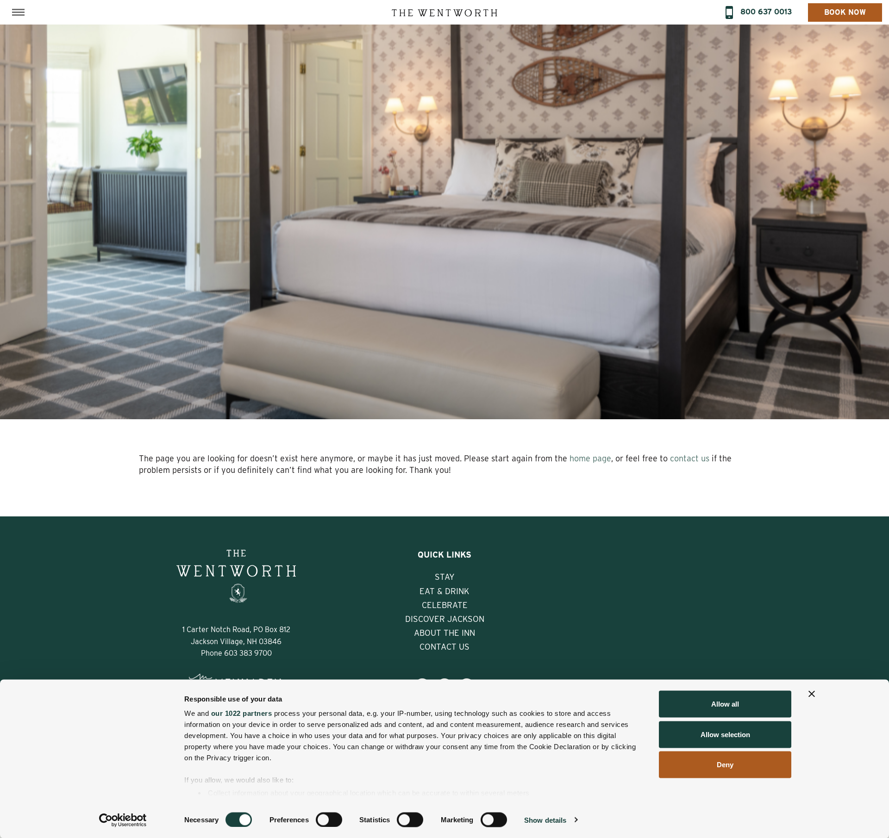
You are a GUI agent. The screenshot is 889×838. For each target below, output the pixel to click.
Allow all (725, 704)
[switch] (329, 819)
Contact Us (444, 647)
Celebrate (445, 605)
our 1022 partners (241, 713)
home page (590, 458)
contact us (689, 458)
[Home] (444, 12)
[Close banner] (811, 694)
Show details (545, 820)
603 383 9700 (248, 653)
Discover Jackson (444, 619)
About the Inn (444, 633)
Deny (725, 765)
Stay (445, 577)
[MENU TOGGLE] (18, 12)
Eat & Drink (444, 591)
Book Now (845, 12)
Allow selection (725, 734)
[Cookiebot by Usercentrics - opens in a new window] (122, 820)
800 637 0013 (766, 11)
